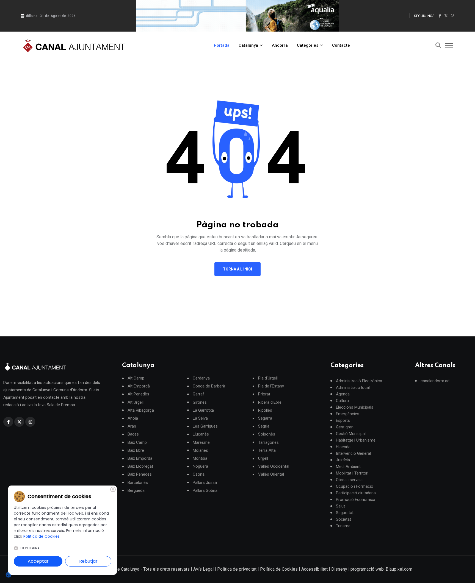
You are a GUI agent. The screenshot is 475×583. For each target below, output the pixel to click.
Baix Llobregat (140, 466)
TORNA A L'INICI (237, 269)
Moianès (200, 450)
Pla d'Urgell (268, 378)
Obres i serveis (349, 479)
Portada (222, 45)
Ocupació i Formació (354, 486)
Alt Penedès (138, 394)
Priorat (264, 394)
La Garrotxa (203, 410)
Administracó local (353, 387)
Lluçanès (201, 434)
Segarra (265, 418)
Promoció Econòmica (355, 499)
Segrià (263, 426)
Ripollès (265, 410)
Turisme (343, 525)
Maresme (201, 442)
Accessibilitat (314, 569)
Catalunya (248, 45)
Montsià (200, 458)
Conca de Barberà (209, 386)
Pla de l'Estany (271, 386)
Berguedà (136, 490)
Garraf (198, 394)
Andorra (280, 45)
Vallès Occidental (273, 466)
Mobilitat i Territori (352, 473)
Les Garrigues (205, 426)
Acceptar (38, 561)
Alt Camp (136, 378)
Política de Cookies (279, 569)
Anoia (133, 418)
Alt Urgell (135, 402)
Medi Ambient (348, 466)
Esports (343, 420)
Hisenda (343, 446)
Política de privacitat (236, 569)
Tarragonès (268, 442)
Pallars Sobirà (205, 490)
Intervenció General (353, 453)
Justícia (343, 460)
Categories (307, 45)
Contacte (341, 45)
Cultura (342, 400)
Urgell (263, 458)
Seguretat (345, 512)
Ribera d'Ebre (269, 402)
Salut (340, 506)
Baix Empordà (140, 458)
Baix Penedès (140, 474)
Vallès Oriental (271, 474)
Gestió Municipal (351, 433)
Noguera (200, 466)
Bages (133, 434)
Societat (343, 519)
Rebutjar (88, 561)
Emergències (347, 413)
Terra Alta (267, 450)
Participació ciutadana (356, 492)
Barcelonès (138, 482)
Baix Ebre (136, 450)
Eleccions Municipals (354, 407)
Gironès (200, 402)
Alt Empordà (139, 386)
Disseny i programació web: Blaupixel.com (371, 569)
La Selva (200, 418)
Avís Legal (203, 569)
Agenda (343, 394)
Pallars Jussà (205, 482)
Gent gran (345, 427)
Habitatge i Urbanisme (355, 440)
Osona (199, 474)
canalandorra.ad (435, 380)
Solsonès (266, 434)
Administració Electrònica (359, 380)
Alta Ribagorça (141, 410)
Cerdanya (201, 378)
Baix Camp (137, 442)
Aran (132, 426)
